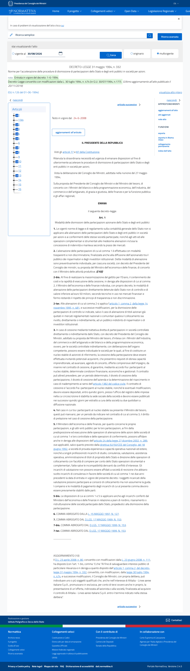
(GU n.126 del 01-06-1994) (23, 92)
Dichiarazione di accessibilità (80, 666)
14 (19, 180)
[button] (60, 53)
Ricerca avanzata (169, 36)
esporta (161, 133)
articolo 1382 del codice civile (109, 384)
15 (19, 185)
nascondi (18, 100)
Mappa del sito (51, 666)
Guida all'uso (13, 645)
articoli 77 (68, 152)
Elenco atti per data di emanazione (66, 641)
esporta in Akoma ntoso (166, 138)
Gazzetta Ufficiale (59, 645)
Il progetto (12, 641)
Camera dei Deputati (105, 641)
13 (19, 175)
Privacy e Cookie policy (19, 666)
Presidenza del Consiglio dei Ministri (111, 637)
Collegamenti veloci (16, 649)
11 (19, 166)
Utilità (54, 657)
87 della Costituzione (87, 152)
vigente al (20, 54)
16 (19, 189)
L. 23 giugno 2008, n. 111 (136, 560)
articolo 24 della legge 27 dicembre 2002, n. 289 (120, 441)
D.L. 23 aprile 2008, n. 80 (69, 560)
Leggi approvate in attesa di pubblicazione (70, 653)
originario (138, 54)
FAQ (62, 666)
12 (19, 171)
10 (19, 161)
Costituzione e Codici (61, 637)
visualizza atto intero (170, 92)
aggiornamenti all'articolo (68, 132)
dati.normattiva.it (104, 666)
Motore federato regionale (63, 649)
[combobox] (80, 35)
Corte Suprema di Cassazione (152, 637)
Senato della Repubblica (106, 645)
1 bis (20, 120)
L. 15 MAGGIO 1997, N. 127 (103, 514)
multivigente (167, 54)
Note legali (37, 666)
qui (62, 25)
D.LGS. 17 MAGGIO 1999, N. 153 (103, 519)
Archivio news (14, 637)
